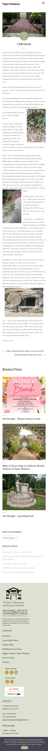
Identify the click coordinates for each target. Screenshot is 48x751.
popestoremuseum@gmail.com (15, 719)
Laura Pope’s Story (10, 640)
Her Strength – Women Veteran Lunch (21, 418)
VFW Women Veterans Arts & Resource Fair (18, 568)
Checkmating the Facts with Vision (28, 355)
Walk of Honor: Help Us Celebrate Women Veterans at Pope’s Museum (23, 467)
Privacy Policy (8, 657)
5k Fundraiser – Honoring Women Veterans (18, 572)
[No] (45, 744)
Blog (24, 48)
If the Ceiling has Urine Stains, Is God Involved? (25, 351)
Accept (24, 748)
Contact (5, 662)
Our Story (6, 636)
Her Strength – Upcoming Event (18, 515)
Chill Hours (24, 44)
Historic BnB (7, 644)
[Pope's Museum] (13, 606)
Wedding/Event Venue (12, 649)
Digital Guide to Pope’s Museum (16, 653)
